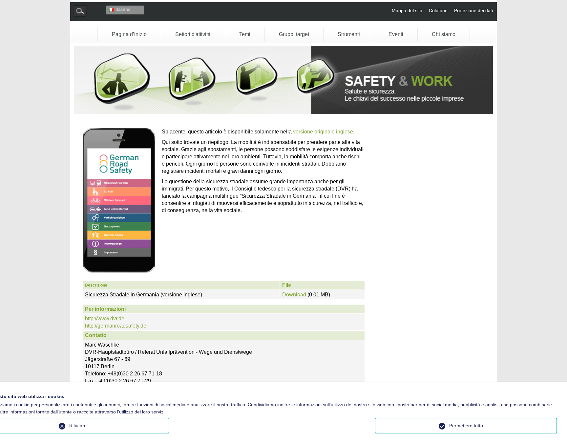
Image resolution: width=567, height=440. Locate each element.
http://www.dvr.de (104, 318)
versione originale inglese (323, 131)
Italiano (123, 9)
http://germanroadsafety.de (115, 326)
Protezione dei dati (473, 10)
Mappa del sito (407, 10)
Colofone (438, 10)
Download (294, 294)
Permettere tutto (466, 425)
